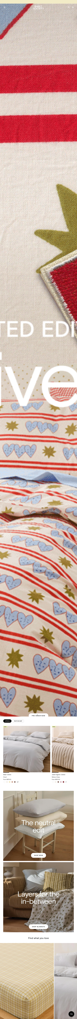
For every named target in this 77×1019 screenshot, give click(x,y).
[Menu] (4, 7)
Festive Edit (18, 721)
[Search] (69, 7)
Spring (7, 721)
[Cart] (73, 7)
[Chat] (71, 1014)
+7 (65, 782)
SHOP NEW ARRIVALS (38, 715)
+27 (17, 782)
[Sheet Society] (38, 7)
